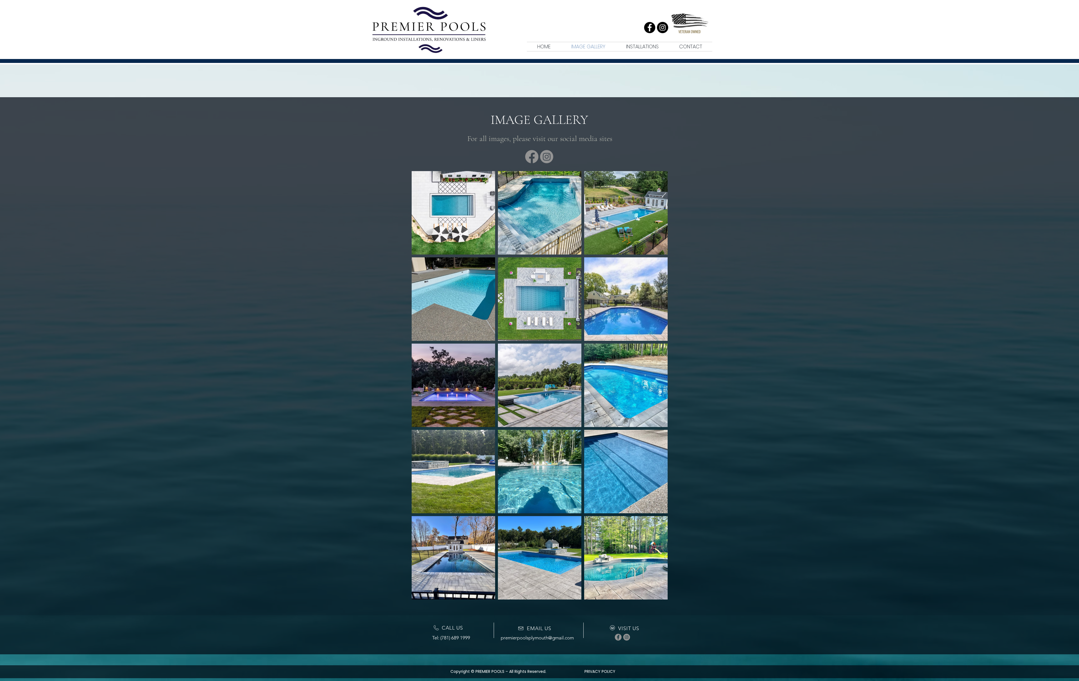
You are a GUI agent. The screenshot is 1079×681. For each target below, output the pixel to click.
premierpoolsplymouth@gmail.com (537, 638)
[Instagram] (662, 27)
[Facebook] (649, 27)
